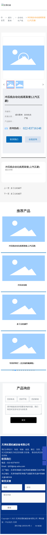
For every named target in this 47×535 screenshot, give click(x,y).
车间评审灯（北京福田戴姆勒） (22, 363)
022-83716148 (32, 128)
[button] (13, 370)
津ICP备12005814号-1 (23, 526)
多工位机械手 (16, 194)
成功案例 (9, 19)
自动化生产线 (20, 19)
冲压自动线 (22, 285)
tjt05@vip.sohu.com (16, 466)
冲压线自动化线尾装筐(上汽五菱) (22, 246)
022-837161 (12, 463)
